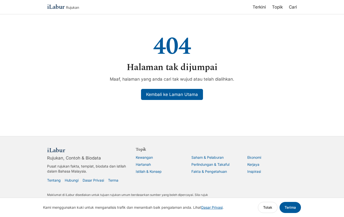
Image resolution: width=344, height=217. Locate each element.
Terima (290, 207)
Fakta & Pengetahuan (209, 171)
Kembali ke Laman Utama (172, 94)
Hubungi (72, 180)
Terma (113, 180)
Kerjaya (253, 164)
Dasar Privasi (93, 180)
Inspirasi (254, 171)
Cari (293, 7)
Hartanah (143, 164)
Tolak (267, 207)
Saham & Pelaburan (207, 157)
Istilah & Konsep (149, 171)
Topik (277, 7)
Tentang (54, 180)
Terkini (259, 7)
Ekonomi (254, 157)
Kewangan (144, 157)
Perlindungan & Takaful (210, 164)
